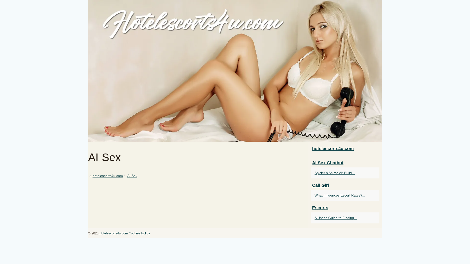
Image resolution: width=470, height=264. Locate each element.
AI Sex (132, 176)
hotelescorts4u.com (108, 176)
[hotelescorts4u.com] (235, 71)
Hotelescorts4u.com (113, 233)
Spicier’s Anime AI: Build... (335, 173)
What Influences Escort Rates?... (340, 195)
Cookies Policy (139, 233)
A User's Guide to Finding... (336, 218)
